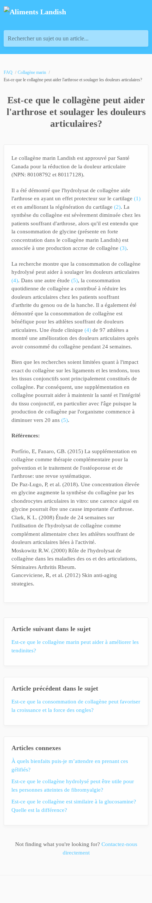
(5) (74, 280)
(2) (117, 207)
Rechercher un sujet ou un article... (48, 38)
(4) (14, 280)
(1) (137, 198)
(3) (123, 248)
